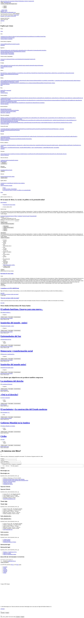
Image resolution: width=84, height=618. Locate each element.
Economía (3, 66)
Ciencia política (4, 80)
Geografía (10, 66)
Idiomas (6, 121)
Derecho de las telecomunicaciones (16, 100)
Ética (31, 138)
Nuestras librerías (4, 176)
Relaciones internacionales (63, 80)
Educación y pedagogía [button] (5, 112)
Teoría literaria (50, 153)
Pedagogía (3, 122)
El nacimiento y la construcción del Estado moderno (24, 409)
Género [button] (2, 67)
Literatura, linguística (19, 147)
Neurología (41, 128)
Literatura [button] (3, 148)
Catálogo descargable (7, 482)
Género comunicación (8, 73)
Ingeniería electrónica (41, 50)
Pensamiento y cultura (41, 147)
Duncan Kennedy (4, 390)
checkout (2, 20)
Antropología (26, 59)
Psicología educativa (31, 122)
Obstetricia (45, 128)
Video (44, 36)
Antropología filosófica (5, 136)
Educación (67, 145)
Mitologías (39, 82)
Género (2, 147)
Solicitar (2, 467)
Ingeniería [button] (3, 45)
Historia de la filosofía (5, 138)
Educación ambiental (30, 117)
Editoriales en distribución (4, 163)
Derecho (2, 73)
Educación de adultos (56, 117)
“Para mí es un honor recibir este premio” (10, 298)
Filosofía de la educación (66, 120)
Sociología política (72, 80)
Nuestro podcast (2, 185)
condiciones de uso (12, 561)
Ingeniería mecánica (21, 51)
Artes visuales (36, 145)
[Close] (1, 23)
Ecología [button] (2, 60)
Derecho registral (18, 102)
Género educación (24, 73)
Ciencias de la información (6, 59)
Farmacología (26, 128)
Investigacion (36, 65)
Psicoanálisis (3, 81)
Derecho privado (13, 101)
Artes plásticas (9, 36)
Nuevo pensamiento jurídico (9, 265)
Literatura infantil (19, 153)
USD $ (5, 6)
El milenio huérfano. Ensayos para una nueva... (22, 309)
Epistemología (13, 136)
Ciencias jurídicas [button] (4, 92)
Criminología (3, 98)
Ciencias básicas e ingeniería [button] (6, 38)
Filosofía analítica (29, 136)
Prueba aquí (16, 14)
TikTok (4, 572)
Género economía (17, 73)
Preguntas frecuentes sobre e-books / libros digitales (13, 479)
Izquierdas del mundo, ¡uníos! (14, 322)
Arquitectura (3, 36)
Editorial (17, 1)
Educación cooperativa (47, 117)
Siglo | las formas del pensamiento (8, 1)
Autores (2, 269)
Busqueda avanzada (8, 185)
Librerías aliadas (11, 176)
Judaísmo (35, 82)
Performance (6, 37)
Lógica (16, 138)
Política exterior (47, 80)
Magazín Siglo (13, 183)
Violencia (78, 80)
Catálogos (14, 36)
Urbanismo (7, 84)
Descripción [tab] (6, 226)
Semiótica (24, 138)
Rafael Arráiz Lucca (5, 446)
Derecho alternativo (29, 98)
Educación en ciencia (65, 117)
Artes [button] (2, 31)
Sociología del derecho (5, 111)
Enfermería (15, 128)
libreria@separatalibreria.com (9, 498)
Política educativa (11, 122)
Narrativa (32, 153)
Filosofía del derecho (5, 110)
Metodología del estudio (13, 121)
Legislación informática (14, 110)
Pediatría (6, 130)
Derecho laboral (60, 100)
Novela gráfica (56, 153)
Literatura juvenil (26, 153)
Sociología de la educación (52, 122)
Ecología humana (10, 65)
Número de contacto (5, 462)
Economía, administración (59, 145)
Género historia (38, 73)
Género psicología (58, 73)
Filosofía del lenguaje (61, 136)
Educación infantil (19, 120)
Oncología (3, 130)
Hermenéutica (7, 137)
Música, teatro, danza (32, 147)
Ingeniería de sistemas (32, 50)
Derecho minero (75, 100)
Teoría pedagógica (61, 122)
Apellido (2, 460)
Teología (46, 82)
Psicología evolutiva (40, 122)
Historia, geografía (7, 147)
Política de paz (41, 80)
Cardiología (7, 128)
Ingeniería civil (25, 50)
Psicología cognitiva (23, 122)
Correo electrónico (4, 461)
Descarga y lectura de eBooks (9, 481)
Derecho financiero (44, 100)
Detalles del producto (5, 237)
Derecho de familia (6, 99)
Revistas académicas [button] (5, 140)
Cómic (2, 37)
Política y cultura (54, 80)
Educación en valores (17, 119)
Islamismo (3, 82)
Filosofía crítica (36, 136)
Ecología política (17, 65)
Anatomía (3, 128)
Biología (7, 44)
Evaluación (58, 120)
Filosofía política (25, 80)
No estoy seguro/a (14, 465)
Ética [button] (2, 85)
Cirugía (11, 128)
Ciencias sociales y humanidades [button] (7, 53)
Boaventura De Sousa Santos (9, 204)
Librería (26, 1)
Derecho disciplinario (27, 100)
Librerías (2, 171)
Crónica (8, 153)
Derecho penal (7, 101)
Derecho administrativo (20, 98)
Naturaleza (41, 65)
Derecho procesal (4, 102)
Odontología (50, 128)
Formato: (3, 217)
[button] (4, 9)
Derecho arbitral (44, 98)
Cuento (11, 153)
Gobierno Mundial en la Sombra (15, 423)
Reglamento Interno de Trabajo (9, 542)
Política (5, 109)
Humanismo (12, 138)
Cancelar (2, 612)
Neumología (36, 128)
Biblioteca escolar (4, 117)
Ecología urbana (24, 65)
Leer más (2, 293)
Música (38, 36)
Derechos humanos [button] (4, 103)
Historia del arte (34, 36)
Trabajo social (14, 59)
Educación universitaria (42, 120)
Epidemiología (20, 128)
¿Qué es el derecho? (9, 394)
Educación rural (34, 120)
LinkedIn (5, 571)
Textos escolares (68, 122)
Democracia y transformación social (17, 351)
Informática (3, 52)
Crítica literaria (4, 153)
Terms (17, 564)
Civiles (4, 436)
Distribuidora (21, 1)
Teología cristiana (51, 82)
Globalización (32, 80)
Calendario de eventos (5, 183)
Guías (6, 160)
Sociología (72, 73)
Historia (2, 74)
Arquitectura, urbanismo (16, 145)
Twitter (4, 568)
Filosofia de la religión (18, 82)
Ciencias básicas (29, 145)
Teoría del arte (11, 37)
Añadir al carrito (4, 222)
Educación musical (27, 120)
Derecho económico (36, 100)
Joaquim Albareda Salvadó (6, 418)
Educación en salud (9, 119)
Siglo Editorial (3, 161)
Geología (13, 44)
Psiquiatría (10, 130)
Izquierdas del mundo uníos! (13, 364)
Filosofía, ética (72, 145)
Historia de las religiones (28, 82)
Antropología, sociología (6, 145)
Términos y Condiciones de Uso (10, 552)
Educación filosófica (5, 120)
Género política (51, 73)
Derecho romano (25, 102)
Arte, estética (23, 145)
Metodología (11, 74)
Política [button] (2, 75)
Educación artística (39, 117)
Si (3, 465)
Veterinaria (17, 130)
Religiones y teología (14, 81)
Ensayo (14, 153)
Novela (35, 153)
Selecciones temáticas (20, 183)
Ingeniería (13, 147)
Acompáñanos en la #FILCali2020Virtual (10, 288)
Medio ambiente (4, 65)
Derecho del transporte (10, 98)
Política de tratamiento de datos (9, 554)
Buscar (17, 13)
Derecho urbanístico (40, 102)
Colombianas (3, 170)
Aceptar (7, 612)
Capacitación (10, 117)
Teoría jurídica (13, 111)
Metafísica (20, 138)
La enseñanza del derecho (12, 381)
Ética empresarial (7, 90)
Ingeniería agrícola (10, 50)
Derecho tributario (32, 102)
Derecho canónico (51, 98)
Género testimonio (66, 73)
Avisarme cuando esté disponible (7, 223)
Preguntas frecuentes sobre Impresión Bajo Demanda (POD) (15, 480)
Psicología (8, 81)
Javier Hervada (4, 404)
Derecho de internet (5, 100)
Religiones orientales (9, 82)
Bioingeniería (3, 50)
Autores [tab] (5, 228)
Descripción (3, 232)
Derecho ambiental (37, 98)
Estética (25, 36)
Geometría (17, 44)
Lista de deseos (17, 317)
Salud (45, 122)
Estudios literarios (63, 153)
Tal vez (7, 465)
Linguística (6, 74)
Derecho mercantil (68, 100)
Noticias (2, 284)
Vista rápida (10, 317)
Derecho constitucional (73, 98)
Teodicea (28, 138)
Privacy (12, 564)
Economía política (18, 80)
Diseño (21, 36)
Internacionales (9, 170)
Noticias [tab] (5, 230)
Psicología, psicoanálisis (54, 147)
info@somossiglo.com (7, 529)
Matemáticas (7, 52)
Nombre (2, 458)
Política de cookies (7, 553)
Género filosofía (31, 73)
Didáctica (15, 117)
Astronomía (3, 44)
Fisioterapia (31, 128)
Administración (20, 59)
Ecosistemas (30, 65)
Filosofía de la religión (44, 136)
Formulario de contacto (8, 484)
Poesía (6, 122)
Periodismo (16, 74)
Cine (17, 36)
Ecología (52, 145)
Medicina (26, 147)
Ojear (2, 192)
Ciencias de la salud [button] (5, 123)
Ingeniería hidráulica (5, 51)
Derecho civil (58, 98)
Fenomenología (22, 136)
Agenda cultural (4, 177)
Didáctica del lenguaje (21, 117)
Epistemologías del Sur (11, 336)
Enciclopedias (10, 160)
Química (12, 52)
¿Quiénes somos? (6, 539)
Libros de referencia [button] (5, 155)
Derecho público (11, 102)
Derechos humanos (11, 80)
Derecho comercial (65, 98)
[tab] (42, 232)
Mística (42, 82)
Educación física (12, 120)
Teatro (41, 36)
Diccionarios (15, 160)
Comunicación (31, 1)
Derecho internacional (52, 100)
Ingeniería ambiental (18, 50)
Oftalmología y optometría (58, 128)
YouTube (5, 569)
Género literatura (44, 73)
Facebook (5, 566)
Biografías (3, 91)
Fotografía (29, 36)
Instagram (5, 570)
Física (10, 44)
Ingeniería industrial (13, 51)
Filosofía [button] (2, 131)
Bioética (2, 90)
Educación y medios (51, 120)
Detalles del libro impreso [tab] (8, 227)
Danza (19, 36)
